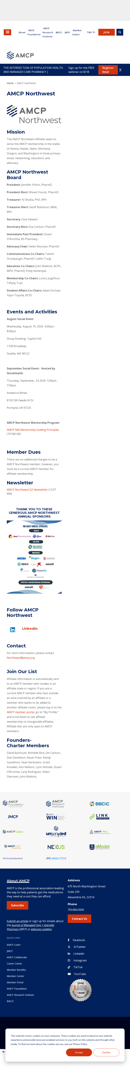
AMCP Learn (13, 944)
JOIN (107, 32)
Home (10, 83)
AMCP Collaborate (17, 957)
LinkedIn (30, 629)
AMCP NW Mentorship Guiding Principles (33, 430)
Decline (106, 1052)
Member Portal (15, 982)
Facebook (79, 940)
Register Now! (108, 70)
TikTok (78, 967)
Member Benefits (16, 969)
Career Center (14, 963)
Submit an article (17, 921)
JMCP (67, 32)
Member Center (15, 976)
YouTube (80, 974)
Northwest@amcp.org (21, 658)
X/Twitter (80, 947)
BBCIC (59, 32)
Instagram (80, 960)
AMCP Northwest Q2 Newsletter (27, 489)
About (22, 32)
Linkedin (78, 953)
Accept (79, 1052)
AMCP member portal (20, 712)
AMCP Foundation (17, 988)
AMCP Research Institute (48, 32)
